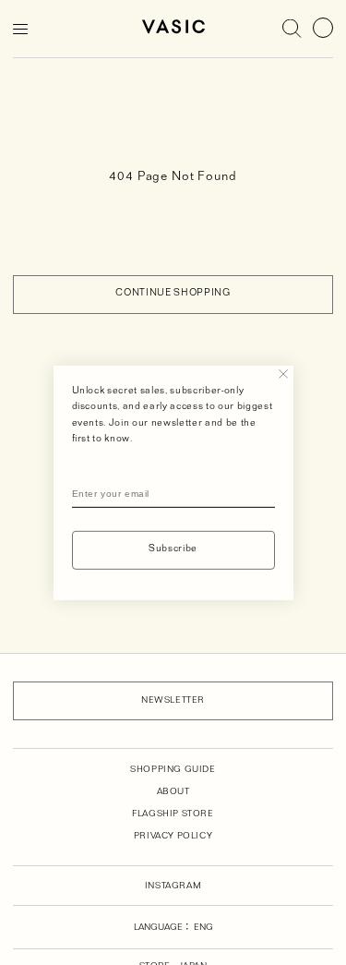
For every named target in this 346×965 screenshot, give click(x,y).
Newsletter (173, 701)
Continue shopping (172, 294)
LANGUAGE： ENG (173, 928)
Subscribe (173, 550)
